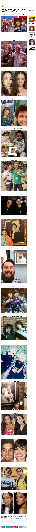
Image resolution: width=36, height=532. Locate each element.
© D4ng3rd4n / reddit (3, 215)
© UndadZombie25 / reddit (3, 341)
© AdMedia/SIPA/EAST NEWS (9, 463)
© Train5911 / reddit (3, 379)
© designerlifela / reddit (3, 157)
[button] (30, 22)
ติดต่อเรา (30, 10)
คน (29, 37)
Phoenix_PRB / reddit (24, 518)
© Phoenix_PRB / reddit (3, 314)
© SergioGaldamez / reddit (3, 490)
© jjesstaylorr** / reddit (3, 463)
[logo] (4, 6)
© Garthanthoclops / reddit (3, 283)
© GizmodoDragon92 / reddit (4, 126)
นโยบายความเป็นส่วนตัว (33, 10)
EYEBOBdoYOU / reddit (18, 518)
